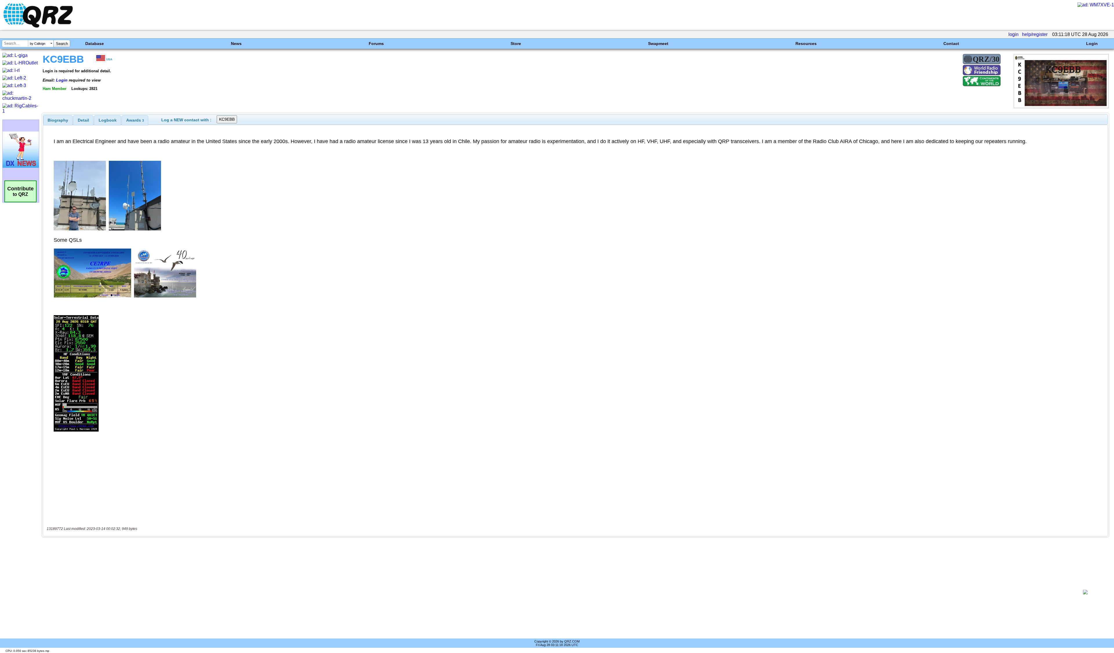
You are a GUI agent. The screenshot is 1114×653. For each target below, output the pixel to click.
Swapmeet (658, 43)
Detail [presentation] (83, 120)
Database (94, 43)
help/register (1035, 34)
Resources (806, 43)
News (236, 43)
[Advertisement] (556, 592)
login (1013, 34)
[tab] (58, 120)
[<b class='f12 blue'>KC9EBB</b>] (1061, 106)
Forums (376, 43)
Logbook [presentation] (108, 120)
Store (516, 43)
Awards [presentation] (135, 120)
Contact (951, 43)
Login (1092, 43)
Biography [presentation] (58, 120)
